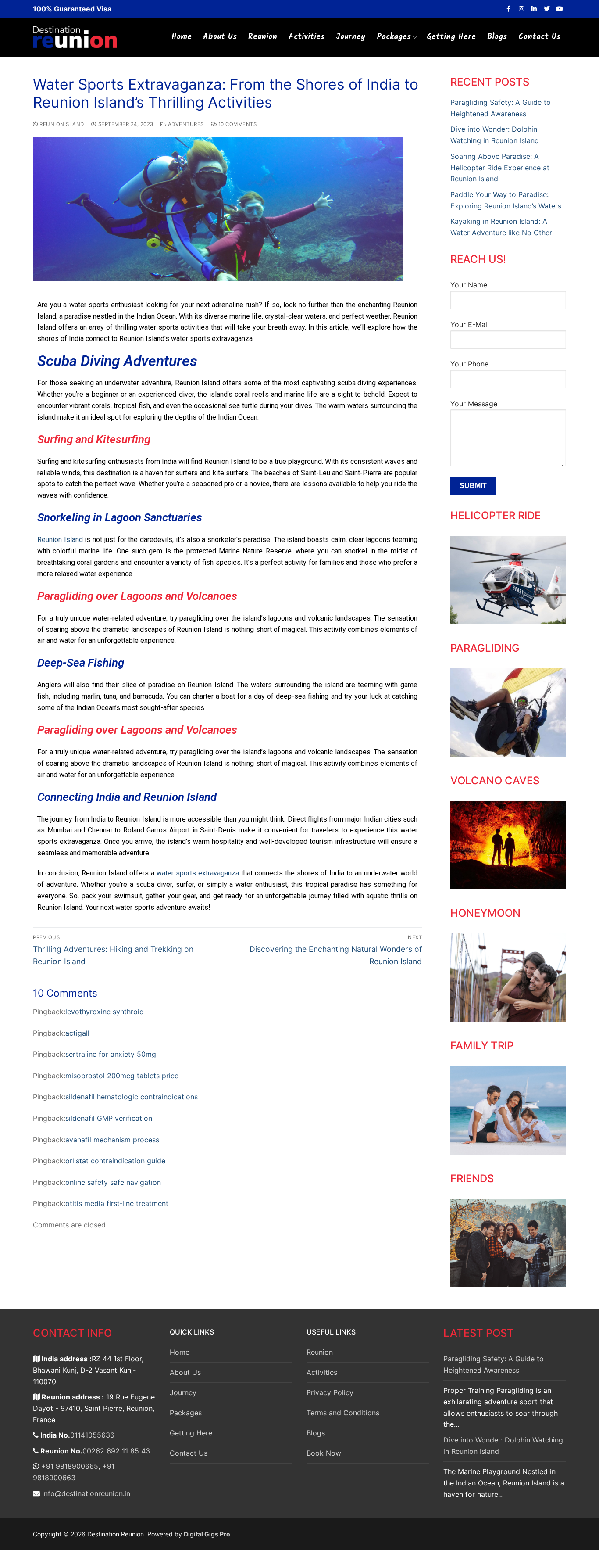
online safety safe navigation (113, 1182)
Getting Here (191, 1432)
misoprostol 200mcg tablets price (121, 1075)
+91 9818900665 (68, 1466)
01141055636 (92, 1435)
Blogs (316, 1432)
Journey (183, 1392)
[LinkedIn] (533, 8)
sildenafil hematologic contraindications (131, 1096)
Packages (186, 1412)
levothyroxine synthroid (104, 1011)
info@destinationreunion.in (85, 1493)
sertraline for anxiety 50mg (110, 1054)
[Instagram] (521, 8)
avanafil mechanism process (112, 1139)
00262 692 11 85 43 (116, 1450)
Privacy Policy (330, 1392)
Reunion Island (60, 539)
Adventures (185, 124)
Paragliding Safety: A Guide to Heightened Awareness (493, 1364)
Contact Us (188, 1453)
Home (179, 1352)
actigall (77, 1033)
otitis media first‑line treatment (116, 1203)
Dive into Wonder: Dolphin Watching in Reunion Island (503, 1445)
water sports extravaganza (198, 873)
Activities (322, 1372)
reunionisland (61, 124)
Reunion (320, 1352)
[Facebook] (508, 8)
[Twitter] (547, 8)
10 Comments (237, 124)
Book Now (324, 1453)
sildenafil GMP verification (108, 1118)
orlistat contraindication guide (115, 1160)
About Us (185, 1372)
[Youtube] (559, 8)
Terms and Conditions (343, 1412)
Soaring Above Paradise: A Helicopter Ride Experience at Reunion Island (499, 167)
